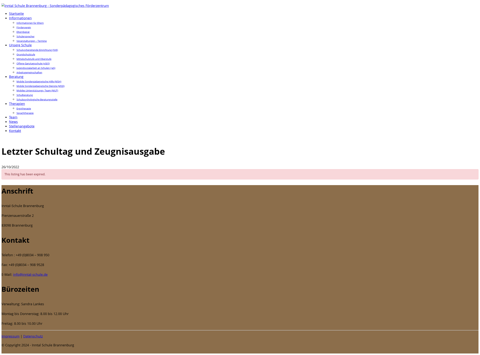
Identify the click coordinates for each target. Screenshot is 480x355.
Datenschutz (33, 336)
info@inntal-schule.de (30, 274)
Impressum (11, 336)
